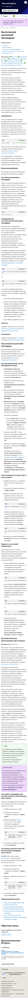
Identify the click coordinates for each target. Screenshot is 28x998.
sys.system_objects (12, 151)
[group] (14, 143)
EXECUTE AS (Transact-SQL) (8, 329)
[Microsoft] (14, 16)
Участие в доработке (6, 985)
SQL (7, 27)
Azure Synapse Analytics (13, 61)
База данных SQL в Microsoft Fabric (11, 65)
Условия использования (7, 993)
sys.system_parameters (7, 153)
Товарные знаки (19, 993)
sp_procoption (5, 858)
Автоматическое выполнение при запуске (13, 51)
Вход (25, 16)
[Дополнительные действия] (25, 28)
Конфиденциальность (6, 987)
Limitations (5, 45)
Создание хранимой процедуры (13, 907)
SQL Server (12, 27)
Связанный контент (7, 53)
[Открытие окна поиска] (22, 16)
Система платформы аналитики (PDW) (12, 63)
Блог (15, 983)
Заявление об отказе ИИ (7, 981)
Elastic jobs (11, 787)
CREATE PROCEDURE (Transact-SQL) (14, 909)
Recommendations (7, 47)
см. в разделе (20, 338)
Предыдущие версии (6, 983)
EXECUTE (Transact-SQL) (11, 905)
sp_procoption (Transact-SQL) (9, 664)
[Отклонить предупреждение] (25, 2)
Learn (2, 27)
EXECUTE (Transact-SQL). (18, 340)
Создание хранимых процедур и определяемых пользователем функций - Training (12, 953)
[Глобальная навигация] (1, 16)
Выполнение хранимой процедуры (11, 49)
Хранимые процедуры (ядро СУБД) (14, 903)
